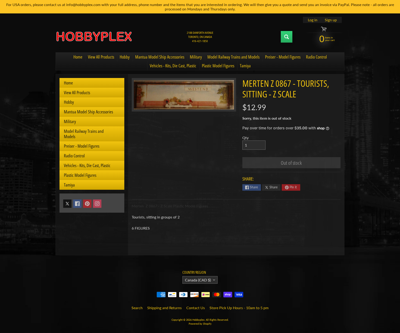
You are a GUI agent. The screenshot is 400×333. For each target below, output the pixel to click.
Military (196, 57)
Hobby (125, 57)
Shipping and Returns (164, 307)
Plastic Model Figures (218, 66)
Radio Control (316, 57)
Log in (312, 20)
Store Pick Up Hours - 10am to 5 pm (239, 307)
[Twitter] (67, 203)
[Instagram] (97, 203)
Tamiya (245, 66)
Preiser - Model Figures (282, 57)
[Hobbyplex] (94, 37)
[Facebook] (77, 203)
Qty (245, 137)
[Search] (286, 37)
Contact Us (195, 307)
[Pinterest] (87, 203)
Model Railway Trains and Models (233, 57)
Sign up (331, 20)
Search (137, 307)
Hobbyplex (198, 319)
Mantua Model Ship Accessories (159, 57)
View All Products (101, 57)
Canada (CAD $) (198, 280)
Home (77, 57)
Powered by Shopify (200, 323)
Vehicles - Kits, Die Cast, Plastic (173, 66)
